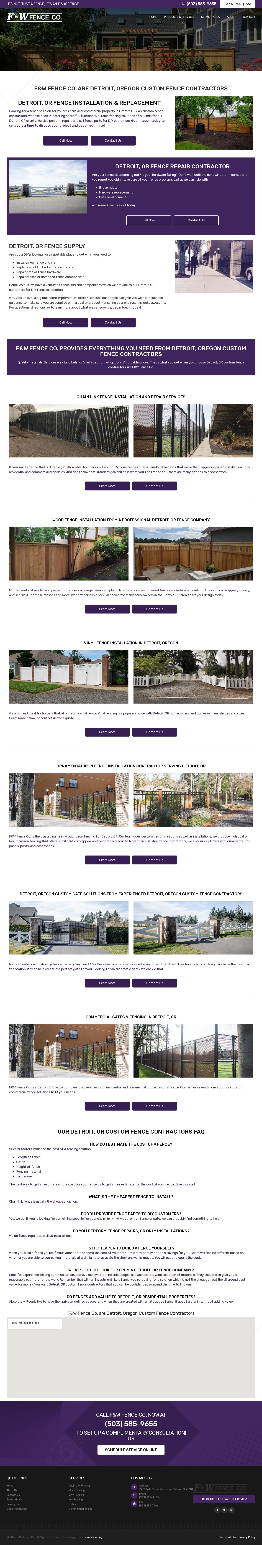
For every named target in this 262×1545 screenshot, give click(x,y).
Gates (72, 1504)
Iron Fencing (76, 1499)
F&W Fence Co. (20, 836)
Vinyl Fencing (76, 1494)
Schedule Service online (131, 1449)
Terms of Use (14, 1499)
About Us (12, 1490)
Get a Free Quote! (17, 1508)
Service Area (210, 17)
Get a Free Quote (237, 4)
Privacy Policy (15, 1504)
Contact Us (113, 140)
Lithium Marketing (91, 1537)
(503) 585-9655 (201, 3)
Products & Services (179, 17)
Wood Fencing (77, 1490)
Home (153, 17)
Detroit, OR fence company (57, 1087)
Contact (249, 17)
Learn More (107, 486)
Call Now (65, 140)
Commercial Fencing (80, 1508)
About (231, 17)
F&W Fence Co (142, 367)
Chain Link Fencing (79, 1485)
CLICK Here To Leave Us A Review (224, 1499)
